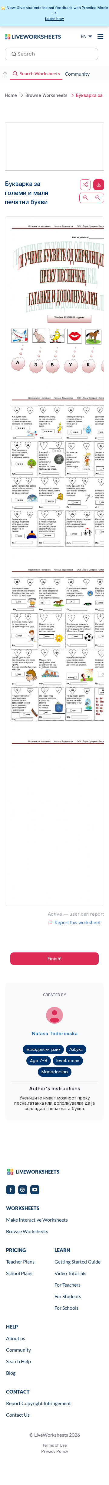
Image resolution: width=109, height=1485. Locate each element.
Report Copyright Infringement (38, 1403)
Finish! (54, 958)
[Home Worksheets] (5, 74)
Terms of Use (54, 1445)
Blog (10, 1373)
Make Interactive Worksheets (37, 1220)
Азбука (76, 1049)
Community (18, 1350)
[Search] (12, 53)
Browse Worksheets (27, 1231)
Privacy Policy (54, 1451)
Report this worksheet (77, 922)
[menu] (100, 36)
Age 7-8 (38, 1061)
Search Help (18, 1361)
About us (15, 1338)
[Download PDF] (98, 184)
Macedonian (54, 1072)
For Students (67, 1296)
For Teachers (67, 1285)
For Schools (66, 1308)
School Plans (19, 1273)
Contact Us (18, 1415)
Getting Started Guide (77, 1261)
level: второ (67, 1061)
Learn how (54, 18)
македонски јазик (43, 1049)
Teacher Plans (20, 1261)
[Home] (33, 36)
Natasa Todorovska (55, 1034)
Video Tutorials (70, 1273)
